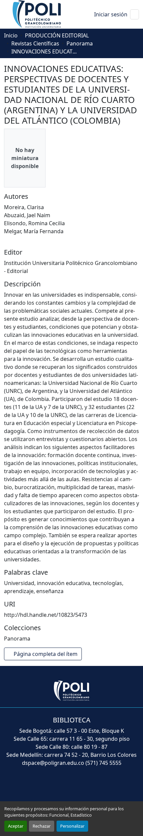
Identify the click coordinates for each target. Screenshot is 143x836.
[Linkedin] (90, 787)
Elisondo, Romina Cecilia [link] (34, 223)
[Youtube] (73, 787)
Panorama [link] (80, 43)
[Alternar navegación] (134, 14)
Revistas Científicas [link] (35, 43)
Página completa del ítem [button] (46, 654)
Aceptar (15, 826)
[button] (37, 13)
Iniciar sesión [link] (110, 14)
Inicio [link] (11, 35)
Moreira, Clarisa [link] (24, 207)
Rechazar (42, 826)
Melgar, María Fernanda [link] (34, 231)
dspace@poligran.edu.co (53, 763)
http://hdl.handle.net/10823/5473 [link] (45, 614)
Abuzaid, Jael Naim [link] (27, 215)
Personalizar (72, 826)
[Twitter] (55, 787)
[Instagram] (106, 787)
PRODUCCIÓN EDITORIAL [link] (57, 35)
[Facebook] (37, 787)
